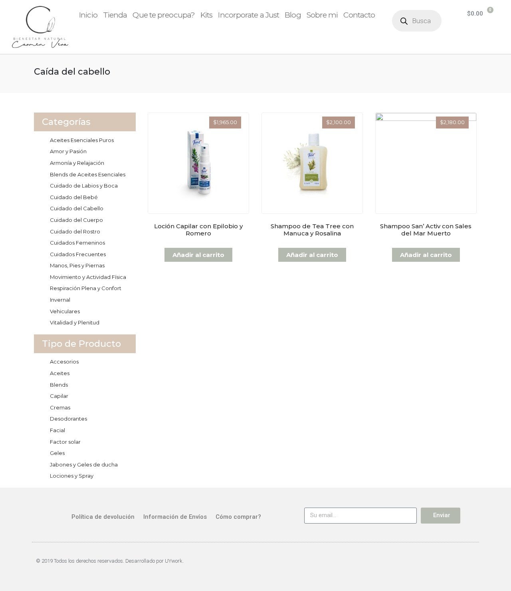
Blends (59, 384)
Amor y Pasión (68, 151)
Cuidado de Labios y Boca (84, 185)
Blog (293, 15)
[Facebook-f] (448, 564)
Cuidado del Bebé (74, 197)
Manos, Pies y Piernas (77, 265)
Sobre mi (322, 15)
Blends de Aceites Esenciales (87, 174)
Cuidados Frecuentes (78, 254)
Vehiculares (65, 311)
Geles (57, 453)
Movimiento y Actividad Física (88, 277)
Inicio (88, 15)
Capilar (59, 396)
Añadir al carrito (198, 255)
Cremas (60, 407)
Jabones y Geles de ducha (84, 464)
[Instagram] (468, 564)
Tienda (115, 15)
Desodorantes (68, 418)
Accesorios (64, 361)
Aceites (59, 373)
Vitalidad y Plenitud (74, 322)
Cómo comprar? (238, 516)
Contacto (359, 15)
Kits (206, 15)
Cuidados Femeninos (77, 242)
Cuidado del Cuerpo (76, 220)
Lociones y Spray (71, 475)
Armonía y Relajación (77, 163)
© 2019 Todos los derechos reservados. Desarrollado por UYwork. (110, 561)
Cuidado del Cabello (76, 208)
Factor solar (65, 442)
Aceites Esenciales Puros (82, 140)
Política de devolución (103, 516)
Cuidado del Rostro (75, 231)
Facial (57, 430)
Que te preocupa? (164, 15)
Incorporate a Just (248, 15)
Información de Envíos (175, 516)
